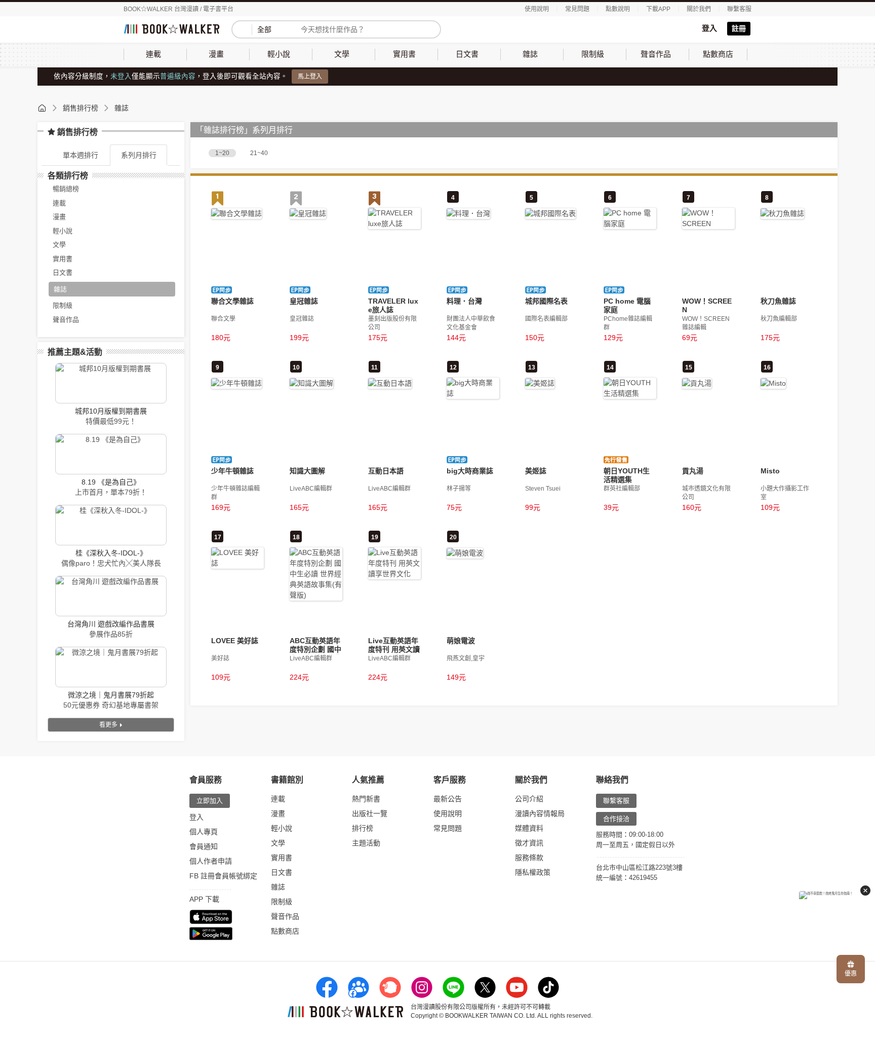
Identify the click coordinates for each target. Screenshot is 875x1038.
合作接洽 (616, 819)
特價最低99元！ (111, 421)
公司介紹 (529, 799)
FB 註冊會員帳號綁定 (223, 876)
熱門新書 (366, 799)
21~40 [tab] (259, 153)
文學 (278, 843)
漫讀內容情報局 (540, 813)
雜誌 (121, 108)
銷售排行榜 (80, 108)
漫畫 (278, 813)
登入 (709, 28)
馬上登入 (310, 76)
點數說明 (618, 9)
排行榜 (362, 828)
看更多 (109, 724)
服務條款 (529, 858)
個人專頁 (203, 832)
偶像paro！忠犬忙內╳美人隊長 (111, 563)
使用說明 (537, 9)
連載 (278, 799)
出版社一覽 (369, 813)
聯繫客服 (739, 9)
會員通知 (203, 846)
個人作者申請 (210, 861)
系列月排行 (138, 155)
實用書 (281, 858)
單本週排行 (80, 155)
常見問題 (577, 9)
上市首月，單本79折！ (111, 492)
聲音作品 (285, 916)
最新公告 (447, 799)
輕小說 (281, 828)
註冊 (739, 28)
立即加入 (209, 800)
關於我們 (699, 9)
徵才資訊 (529, 843)
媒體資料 (529, 828)
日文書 (281, 872)
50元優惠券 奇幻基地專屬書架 (110, 705)
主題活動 (366, 843)
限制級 (281, 902)
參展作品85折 (111, 634)
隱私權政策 (532, 872)
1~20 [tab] (222, 153)
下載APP (658, 9)
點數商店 (285, 931)
